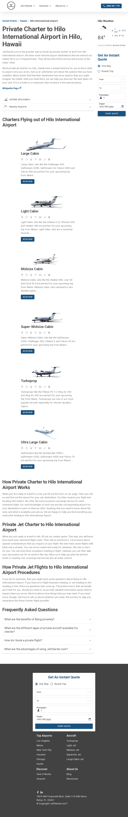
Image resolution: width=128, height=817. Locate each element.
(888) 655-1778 (113, 6)
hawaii (23, 21)
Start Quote (111, 113)
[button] (27, 6)
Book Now (27, 181)
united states (9, 21)
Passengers (104, 95)
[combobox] (99, 79)
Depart (102, 104)
